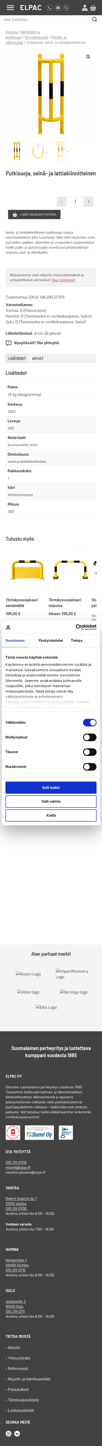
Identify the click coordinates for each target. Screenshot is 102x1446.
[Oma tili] (85, 7)
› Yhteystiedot (18, 1358)
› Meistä (13, 1347)
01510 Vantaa (16, 1203)
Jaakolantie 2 (16, 1301)
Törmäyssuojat (36, 37)
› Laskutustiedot (20, 1410)
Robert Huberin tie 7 (21, 1198)
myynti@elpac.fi (18, 1167)
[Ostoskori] (93, 7)
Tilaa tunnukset (63, 280)
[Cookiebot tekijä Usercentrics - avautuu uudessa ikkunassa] (76, 627)
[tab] (37, 358)
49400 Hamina (17, 1265)
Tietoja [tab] (76, 640)
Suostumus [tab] (15, 640)
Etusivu (12, 32)
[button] (88, 57)
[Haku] (66, 7)
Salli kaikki (51, 788)
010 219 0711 (15, 1311)
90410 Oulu (14, 1306)
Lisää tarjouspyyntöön (38, 215)
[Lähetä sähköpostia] (58, 7)
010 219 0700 (16, 1162)
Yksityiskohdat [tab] (50, 640)
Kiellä (51, 815)
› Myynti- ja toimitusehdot (28, 1379)
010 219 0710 (16, 1270)
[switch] (90, 737)
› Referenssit (17, 1368)
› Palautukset (17, 1389)
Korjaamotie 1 (16, 1260)
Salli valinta (51, 802)
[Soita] (49, 7)
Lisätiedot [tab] (17, 358)
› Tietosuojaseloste (22, 1400)
